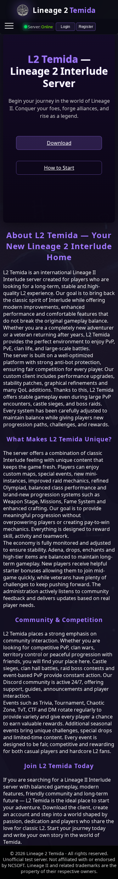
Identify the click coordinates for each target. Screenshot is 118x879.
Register (86, 26)
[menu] (9, 26)
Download (59, 142)
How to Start (59, 167)
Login (65, 26)
